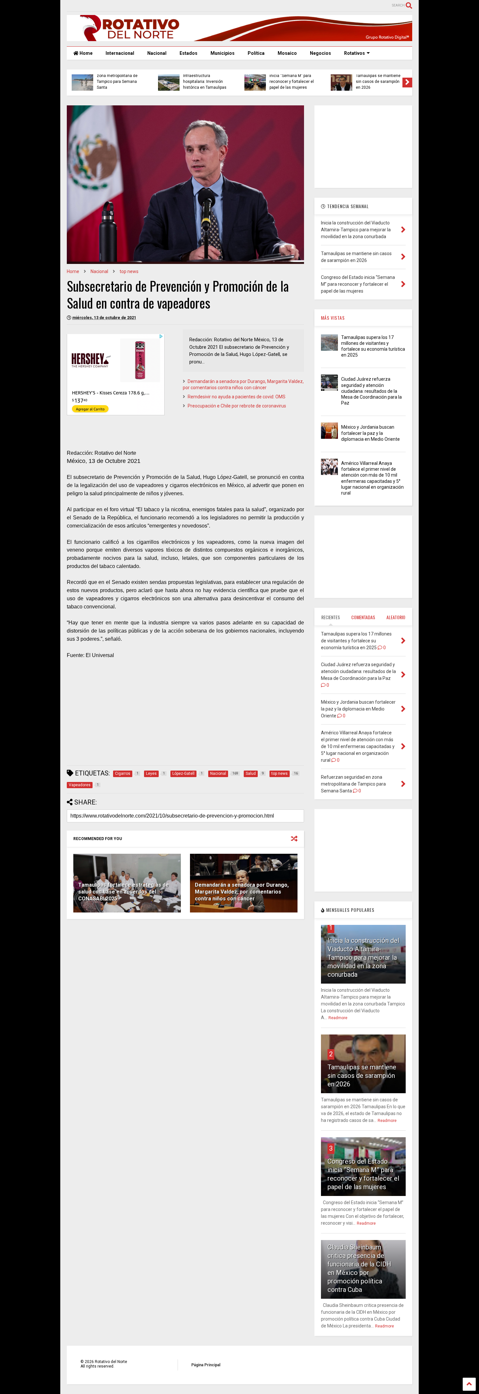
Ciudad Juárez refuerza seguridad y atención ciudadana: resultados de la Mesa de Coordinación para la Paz (371, 391)
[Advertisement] (185, 714)
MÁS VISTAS (333, 317)
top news (129, 271)
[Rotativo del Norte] (239, 38)
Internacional (120, 53)
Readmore (337, 1018)
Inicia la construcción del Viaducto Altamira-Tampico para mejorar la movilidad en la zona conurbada (363, 957)
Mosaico (287, 53)
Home (86, 53)
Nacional (157, 53)
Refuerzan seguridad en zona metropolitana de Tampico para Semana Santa (118, 79)
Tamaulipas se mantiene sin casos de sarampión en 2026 (378, 81)
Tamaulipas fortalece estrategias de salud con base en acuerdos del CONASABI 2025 (123, 892)
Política (256, 53)
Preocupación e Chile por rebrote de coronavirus (237, 405)
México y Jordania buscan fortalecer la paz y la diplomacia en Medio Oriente (370, 432)
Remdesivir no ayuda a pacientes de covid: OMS (236, 396)
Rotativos (354, 53)
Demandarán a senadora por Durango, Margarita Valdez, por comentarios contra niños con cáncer (242, 892)
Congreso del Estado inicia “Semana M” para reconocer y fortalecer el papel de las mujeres (291, 79)
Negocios (320, 53)
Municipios (222, 53)
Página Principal (205, 1365)
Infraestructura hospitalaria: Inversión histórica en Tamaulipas (204, 81)
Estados (188, 53)
